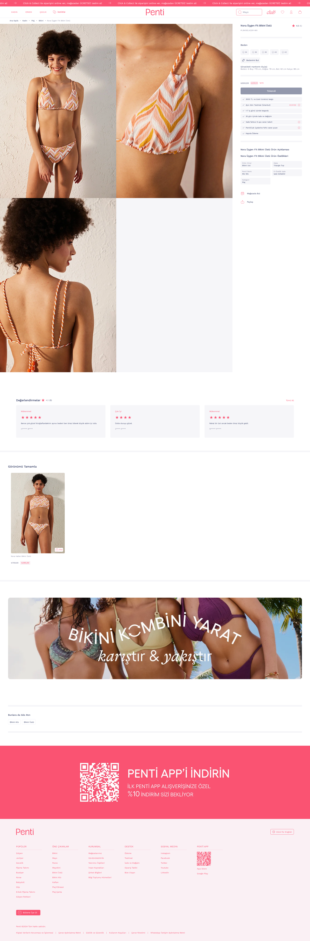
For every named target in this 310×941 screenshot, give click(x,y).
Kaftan (55, 882)
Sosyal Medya (169, 846)
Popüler (21, 846)
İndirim (61, 12)
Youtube (164, 868)
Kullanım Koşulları (117, 933)
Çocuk (43, 12)
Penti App (202, 846)
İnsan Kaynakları (96, 868)
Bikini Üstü (29, 722)
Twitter (164, 863)
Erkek (29, 12)
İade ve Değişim (132, 863)
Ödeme (128, 853)
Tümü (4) (290, 400)
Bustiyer (20, 872)
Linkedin (165, 872)
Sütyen (19, 853)
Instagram (165, 853)
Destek (129, 846)
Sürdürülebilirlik (96, 858)
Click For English (284, 832)
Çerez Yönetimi (138, 933)
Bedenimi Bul (252, 60)
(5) (299, 26)
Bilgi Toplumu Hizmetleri (99, 877)
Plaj (33, 21)
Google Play (202, 873)
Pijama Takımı (22, 868)
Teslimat (129, 858)
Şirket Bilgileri (95, 872)
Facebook (165, 858)
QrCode (204, 859)
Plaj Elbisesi (58, 887)
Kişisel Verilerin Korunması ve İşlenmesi (34, 933)
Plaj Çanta (57, 892)
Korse (18, 877)
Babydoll (20, 882)
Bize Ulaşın (130, 872)
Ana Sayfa (14, 21)
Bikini (41, 21)
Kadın (14, 12)
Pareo (55, 863)
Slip (18, 887)
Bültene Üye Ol (30, 912)
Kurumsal (94, 846)
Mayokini (56, 868)
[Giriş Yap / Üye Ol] (291, 12)
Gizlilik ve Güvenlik (95, 933)
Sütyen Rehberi (23, 897)
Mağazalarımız (95, 853)
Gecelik (19, 863)
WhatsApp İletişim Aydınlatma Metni (167, 933)
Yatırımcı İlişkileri (96, 863)
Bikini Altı (14, 722)
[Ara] (240, 12)
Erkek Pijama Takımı (25, 892)
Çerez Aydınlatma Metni (69, 933)
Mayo (54, 858)
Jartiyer (19, 858)
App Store (202, 869)
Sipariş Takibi (131, 868)
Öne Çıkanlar (60, 846)
